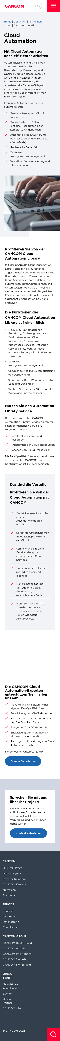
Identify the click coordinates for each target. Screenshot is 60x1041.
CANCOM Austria (14, 948)
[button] (53, 6)
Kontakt (8, 911)
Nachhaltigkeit (12, 873)
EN (38, 6)
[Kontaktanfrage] (53, 1034)
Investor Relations (14, 879)
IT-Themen (35, 21)
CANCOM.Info (12, 1008)
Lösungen (20, 21)
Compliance (10, 927)
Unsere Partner (7, 1000)
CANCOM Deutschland (17, 943)
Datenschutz (11, 921)
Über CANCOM (12, 868)
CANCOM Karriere (14, 884)
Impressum (9, 916)
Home (7, 21)
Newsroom (9, 889)
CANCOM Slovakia (14, 959)
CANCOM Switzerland (17, 964)
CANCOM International (17, 953)
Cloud (7, 25)
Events (7, 993)
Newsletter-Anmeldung (10, 986)
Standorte (9, 895)
